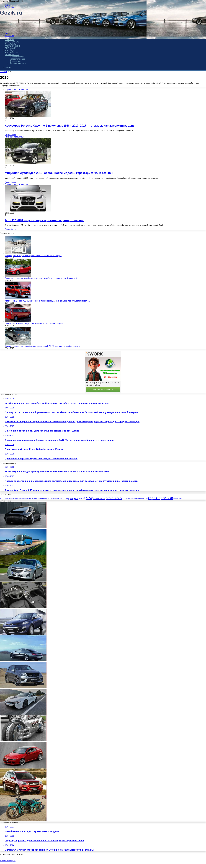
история (56, 498)
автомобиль (49, 498)
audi (6, 498)
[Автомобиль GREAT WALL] (23, 794)
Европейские (12, 42)
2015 (2, 498)
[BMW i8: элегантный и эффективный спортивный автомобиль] (23, 714)
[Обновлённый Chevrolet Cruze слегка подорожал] (23, 581)
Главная (3, 72)
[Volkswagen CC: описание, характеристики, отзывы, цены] (23, 661)
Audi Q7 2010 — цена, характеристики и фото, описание (44, 220)
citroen (16, 498)
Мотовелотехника (17, 59)
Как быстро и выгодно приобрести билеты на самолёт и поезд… (33, 256)
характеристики (160, 498)
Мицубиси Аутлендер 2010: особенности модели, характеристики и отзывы (59, 172)
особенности (114, 498)
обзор (90, 498)
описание (99, 498)
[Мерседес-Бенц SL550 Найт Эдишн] (23, 607)
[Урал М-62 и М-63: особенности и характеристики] (23, 821)
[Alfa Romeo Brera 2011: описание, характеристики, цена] (23, 767)
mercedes (25, 498)
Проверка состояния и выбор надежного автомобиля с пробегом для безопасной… (42, 278)
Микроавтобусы (17, 57)
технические (142, 498)
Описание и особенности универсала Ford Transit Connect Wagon (34, 323)
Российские (11, 53)
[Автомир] (11, 29)
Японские (10, 48)
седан (134, 498)
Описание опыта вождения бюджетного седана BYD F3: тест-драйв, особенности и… (42, 346)
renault (31, 498)
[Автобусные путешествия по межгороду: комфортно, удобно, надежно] (23, 554)
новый (82, 498)
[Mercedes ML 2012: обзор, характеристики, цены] (23, 687)
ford (20, 498)
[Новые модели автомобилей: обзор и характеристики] (23, 528)
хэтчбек (175, 498)
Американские (13, 46)
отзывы (127, 498)
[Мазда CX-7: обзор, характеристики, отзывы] (23, 634)
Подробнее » (10, 135)
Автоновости (12, 55)
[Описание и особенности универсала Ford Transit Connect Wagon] (18, 321)
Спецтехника (15, 61)
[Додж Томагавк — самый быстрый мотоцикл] (23, 741)
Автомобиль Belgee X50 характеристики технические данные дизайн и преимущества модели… (47, 301)
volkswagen (39, 498)
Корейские (10, 50)
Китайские (10, 44)
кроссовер (64, 498)
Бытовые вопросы (18, 63)
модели (74, 498)
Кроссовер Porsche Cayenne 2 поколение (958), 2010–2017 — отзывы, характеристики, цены (70, 125)
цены (180, 498)
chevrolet (11, 498)
